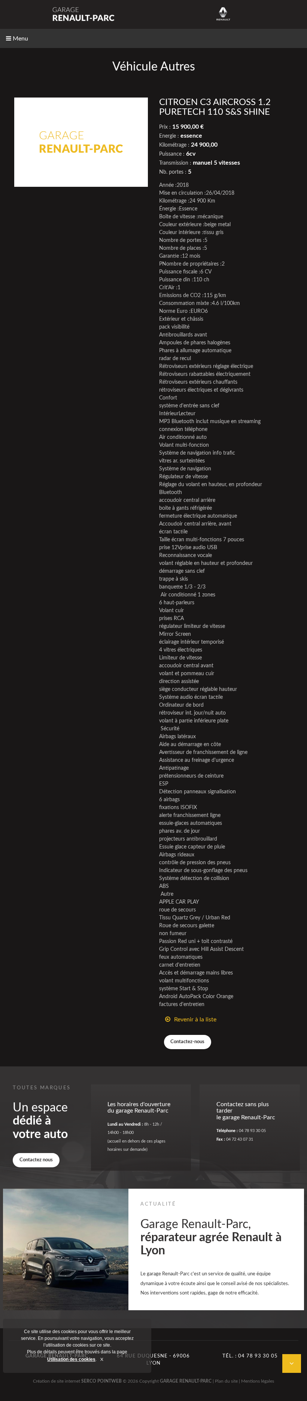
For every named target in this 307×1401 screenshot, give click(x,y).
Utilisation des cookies (71, 1359)
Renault (223, 14)
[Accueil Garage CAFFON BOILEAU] (84, 14)
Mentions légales (257, 1381)
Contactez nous (36, 1160)
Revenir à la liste (195, 1020)
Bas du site (291, 1363)
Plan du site (226, 1381)
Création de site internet (56, 1381)
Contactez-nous (187, 1041)
